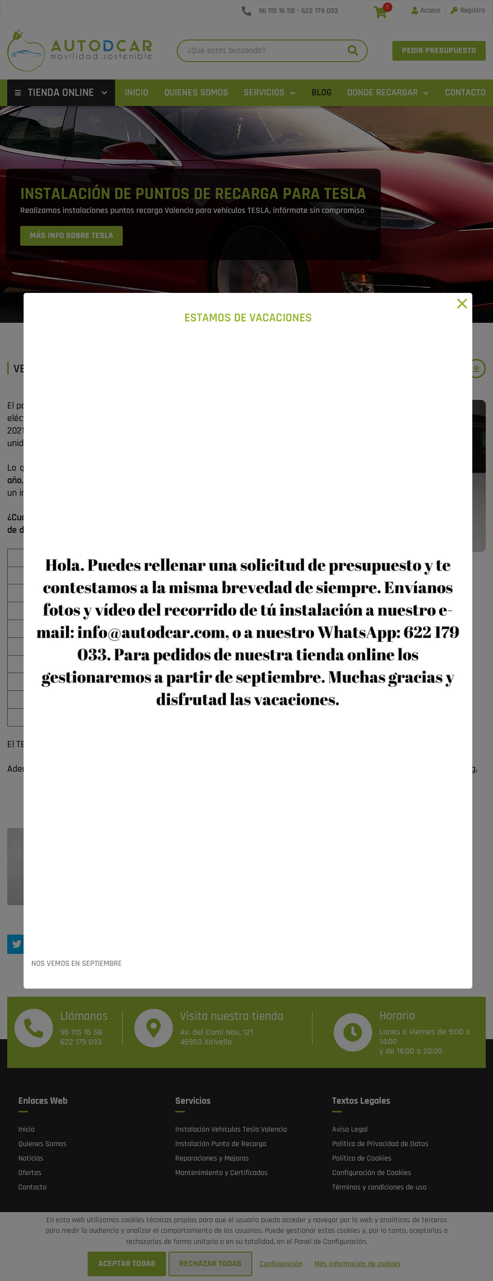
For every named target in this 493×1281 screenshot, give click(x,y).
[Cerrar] (462, 303)
